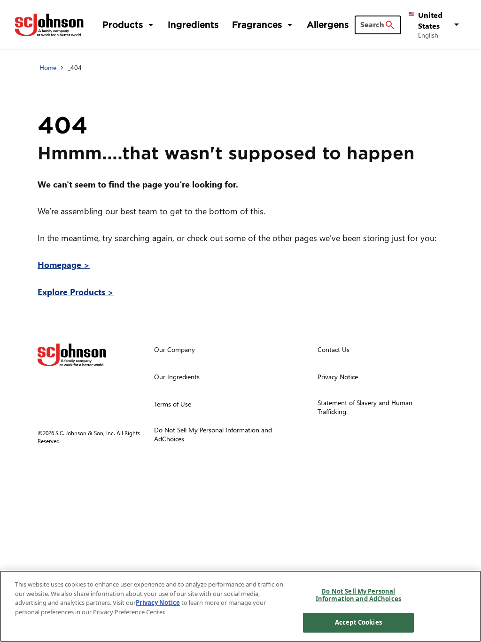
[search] (390, 25)
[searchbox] (372, 24)
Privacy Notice (158, 602)
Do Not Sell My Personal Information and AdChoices (358, 595)
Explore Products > (76, 292)
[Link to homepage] (49, 25)
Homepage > (64, 264)
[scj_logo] (72, 355)
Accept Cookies (358, 622)
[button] (435, 24)
